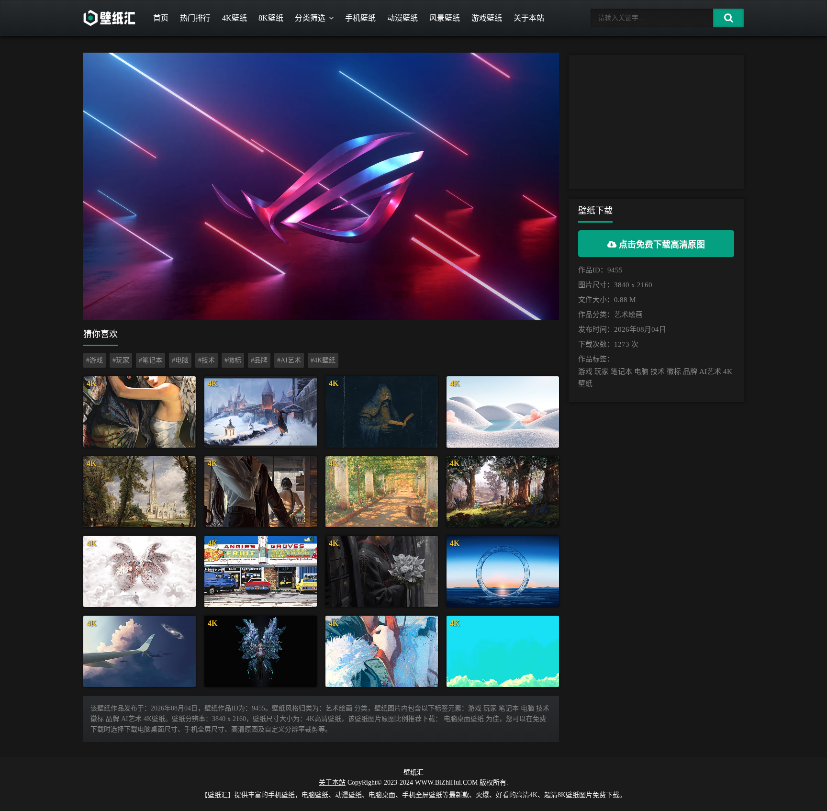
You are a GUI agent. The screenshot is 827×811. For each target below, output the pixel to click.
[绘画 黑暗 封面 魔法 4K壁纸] (381, 412)
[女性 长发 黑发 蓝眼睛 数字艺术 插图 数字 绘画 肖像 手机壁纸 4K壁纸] (381, 651)
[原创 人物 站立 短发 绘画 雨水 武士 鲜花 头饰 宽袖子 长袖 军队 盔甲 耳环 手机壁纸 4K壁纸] (381, 571)
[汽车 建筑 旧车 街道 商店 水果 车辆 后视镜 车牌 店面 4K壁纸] (260, 571)
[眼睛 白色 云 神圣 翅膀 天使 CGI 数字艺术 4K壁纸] (139, 571)
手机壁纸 (360, 18)
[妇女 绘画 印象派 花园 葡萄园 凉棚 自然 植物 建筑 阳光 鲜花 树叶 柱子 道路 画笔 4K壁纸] (381, 492)
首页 (160, 18)
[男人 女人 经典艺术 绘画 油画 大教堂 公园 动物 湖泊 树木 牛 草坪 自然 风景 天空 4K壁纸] (139, 492)
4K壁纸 (234, 18)
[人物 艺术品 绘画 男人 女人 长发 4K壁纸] (260, 492)
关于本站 (529, 18)
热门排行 (195, 18)
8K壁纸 (270, 18)
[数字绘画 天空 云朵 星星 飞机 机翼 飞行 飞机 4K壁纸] (139, 651)
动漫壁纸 (402, 18)
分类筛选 (310, 18)
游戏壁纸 (486, 18)
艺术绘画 (628, 314)
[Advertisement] (656, 122)
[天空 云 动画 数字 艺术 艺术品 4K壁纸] (503, 651)
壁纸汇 (413, 772)
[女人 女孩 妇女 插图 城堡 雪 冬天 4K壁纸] (260, 412)
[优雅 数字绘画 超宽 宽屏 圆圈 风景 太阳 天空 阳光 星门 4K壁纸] (503, 571)
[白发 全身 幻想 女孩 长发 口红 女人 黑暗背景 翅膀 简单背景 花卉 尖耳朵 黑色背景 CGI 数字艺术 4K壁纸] (260, 651)
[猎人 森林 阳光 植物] (503, 492)
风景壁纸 (444, 18)
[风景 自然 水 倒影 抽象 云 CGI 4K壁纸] (503, 412)
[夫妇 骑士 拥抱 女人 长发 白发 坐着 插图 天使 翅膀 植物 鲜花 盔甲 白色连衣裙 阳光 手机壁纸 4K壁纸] (139, 412)
